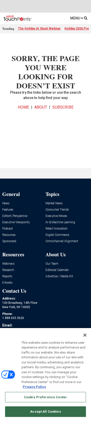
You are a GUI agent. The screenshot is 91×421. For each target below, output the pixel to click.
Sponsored (9, 241)
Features (7, 209)
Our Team (52, 263)
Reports (7, 276)
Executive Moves (56, 216)
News (6, 203)
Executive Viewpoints (16, 222)
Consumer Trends (57, 209)
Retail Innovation (56, 228)
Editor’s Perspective (14, 216)
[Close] (84, 335)
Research (8, 270)
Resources (9, 235)
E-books (7, 282)
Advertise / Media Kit (59, 276)
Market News (54, 203)
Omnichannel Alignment (62, 241)
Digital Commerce (57, 235)
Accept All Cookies (45, 411)
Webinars (8, 263)
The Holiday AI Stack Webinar (39, 28)
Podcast (7, 228)
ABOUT (40, 107)
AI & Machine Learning (60, 222)
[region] (45, 374)
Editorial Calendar (57, 270)
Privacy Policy (34, 387)
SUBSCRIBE (63, 107)
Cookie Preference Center (45, 397)
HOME (23, 107)
